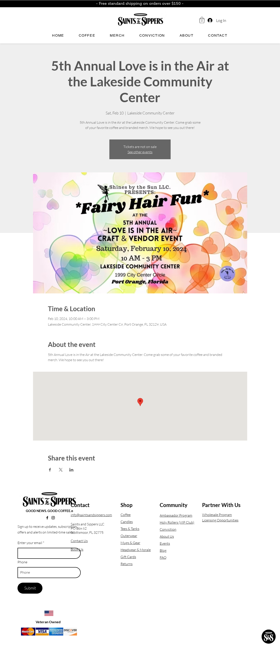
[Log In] (210, 20)
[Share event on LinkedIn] (71, 469)
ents (166, 543)
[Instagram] (53, 518)
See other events (140, 152)
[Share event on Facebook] (50, 469)
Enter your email (30, 542)
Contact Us (79, 541)
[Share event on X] (61, 469)
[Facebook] (47, 518)
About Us (167, 536)
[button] (202, 20)
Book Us (77, 549)
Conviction (168, 529)
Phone (22, 562)
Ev (161, 543)
